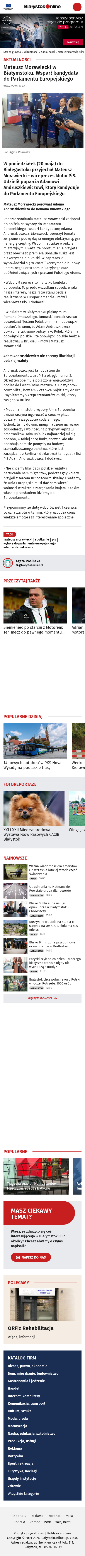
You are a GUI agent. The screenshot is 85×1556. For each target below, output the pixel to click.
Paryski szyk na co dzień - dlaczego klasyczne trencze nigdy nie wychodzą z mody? (55, 963)
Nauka (34, 934)
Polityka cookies (59, 1533)
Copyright (14, 1538)
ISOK (47, 1522)
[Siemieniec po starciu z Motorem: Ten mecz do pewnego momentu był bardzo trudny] (35, 605)
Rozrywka (15, 1456)
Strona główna (12, 52)
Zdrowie (14, 1486)
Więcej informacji (21, 1337)
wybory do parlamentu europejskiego (29, 543)
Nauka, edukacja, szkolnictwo (31, 1434)
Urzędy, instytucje (22, 1479)
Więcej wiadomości (40, 998)
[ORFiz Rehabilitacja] (42, 1304)
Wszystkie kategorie (23, 1494)
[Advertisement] (42, 674)
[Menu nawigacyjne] (77, 7)
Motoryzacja (17, 1426)
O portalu (19, 1516)
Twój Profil (63, 1522)
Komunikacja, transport (26, 1403)
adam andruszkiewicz (18, 547)
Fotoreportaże (20, 784)
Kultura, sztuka (20, 1411)
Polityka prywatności (29, 1533)
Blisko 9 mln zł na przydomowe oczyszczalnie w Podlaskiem (52, 944)
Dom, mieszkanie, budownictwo (33, 1373)
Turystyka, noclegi (22, 1471)
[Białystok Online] (42, 6)
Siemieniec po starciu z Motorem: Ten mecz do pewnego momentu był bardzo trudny (33, 630)
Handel (13, 1388)
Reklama (15, 1448)
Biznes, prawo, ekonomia (28, 1366)
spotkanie (42, 539)
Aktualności (48, 52)
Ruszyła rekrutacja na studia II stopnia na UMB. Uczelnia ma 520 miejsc (53, 926)
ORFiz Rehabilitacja (31, 1328)
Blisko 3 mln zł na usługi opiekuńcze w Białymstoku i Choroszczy (49, 907)
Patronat (54, 1516)
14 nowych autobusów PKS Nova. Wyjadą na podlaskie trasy (32, 765)
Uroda (34, 972)
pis (54, 539)
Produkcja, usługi (22, 1441)
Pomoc (35, 1522)
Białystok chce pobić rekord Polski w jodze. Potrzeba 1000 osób (54, 981)
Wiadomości (31, 52)
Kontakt (19, 1522)
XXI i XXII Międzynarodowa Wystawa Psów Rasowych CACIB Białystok (31, 835)
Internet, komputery (24, 1396)
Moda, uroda (18, 1418)
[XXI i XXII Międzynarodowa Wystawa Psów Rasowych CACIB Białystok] (34, 808)
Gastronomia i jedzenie (26, 1381)
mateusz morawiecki (17, 539)
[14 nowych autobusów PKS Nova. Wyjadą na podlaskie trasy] (35, 741)
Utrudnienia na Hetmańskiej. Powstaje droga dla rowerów (50, 889)
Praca (33, 879)
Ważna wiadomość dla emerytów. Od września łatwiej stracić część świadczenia (53, 870)
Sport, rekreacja (21, 1463)
